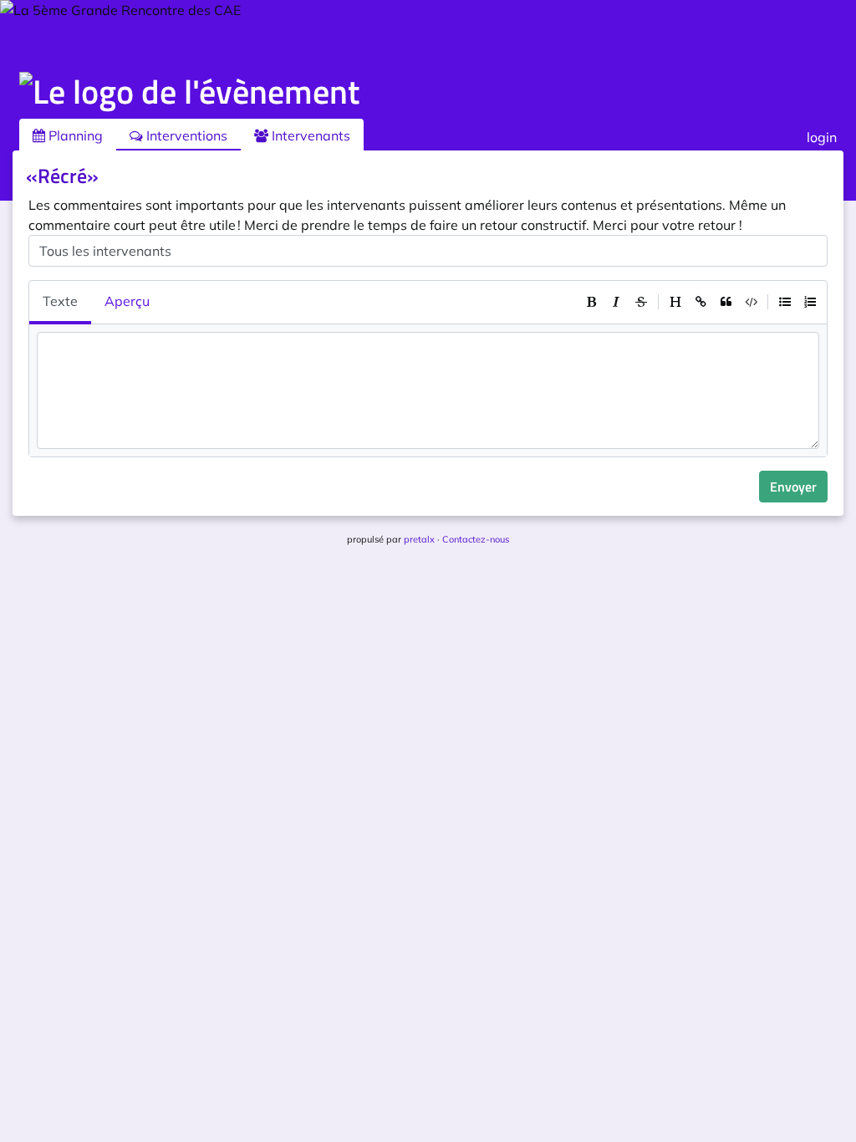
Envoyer (793, 487)
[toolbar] (700, 302)
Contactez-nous (475, 539)
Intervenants (309, 135)
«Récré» (62, 176)
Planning (74, 135)
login (822, 137)
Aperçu (127, 301)
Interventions (185, 135)
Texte (60, 301)
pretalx (419, 539)
